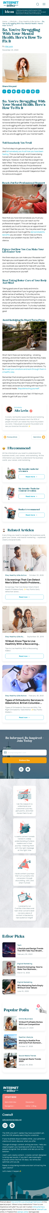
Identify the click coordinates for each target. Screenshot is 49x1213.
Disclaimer (30, 1102)
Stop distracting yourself (28, 388)
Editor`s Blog (31, 1106)
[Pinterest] (27, 769)
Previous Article (12, 437)
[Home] (10, 4)
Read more (30, 477)
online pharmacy (38, 1207)
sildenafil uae (42, 1209)
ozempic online (22, 1212)
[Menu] (44, 4)
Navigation (9, 1106)
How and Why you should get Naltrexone (26, 1202)
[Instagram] (21, 769)
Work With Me (10, 1102)
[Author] (30, 411)
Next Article (37, 437)
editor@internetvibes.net (12, 1120)
